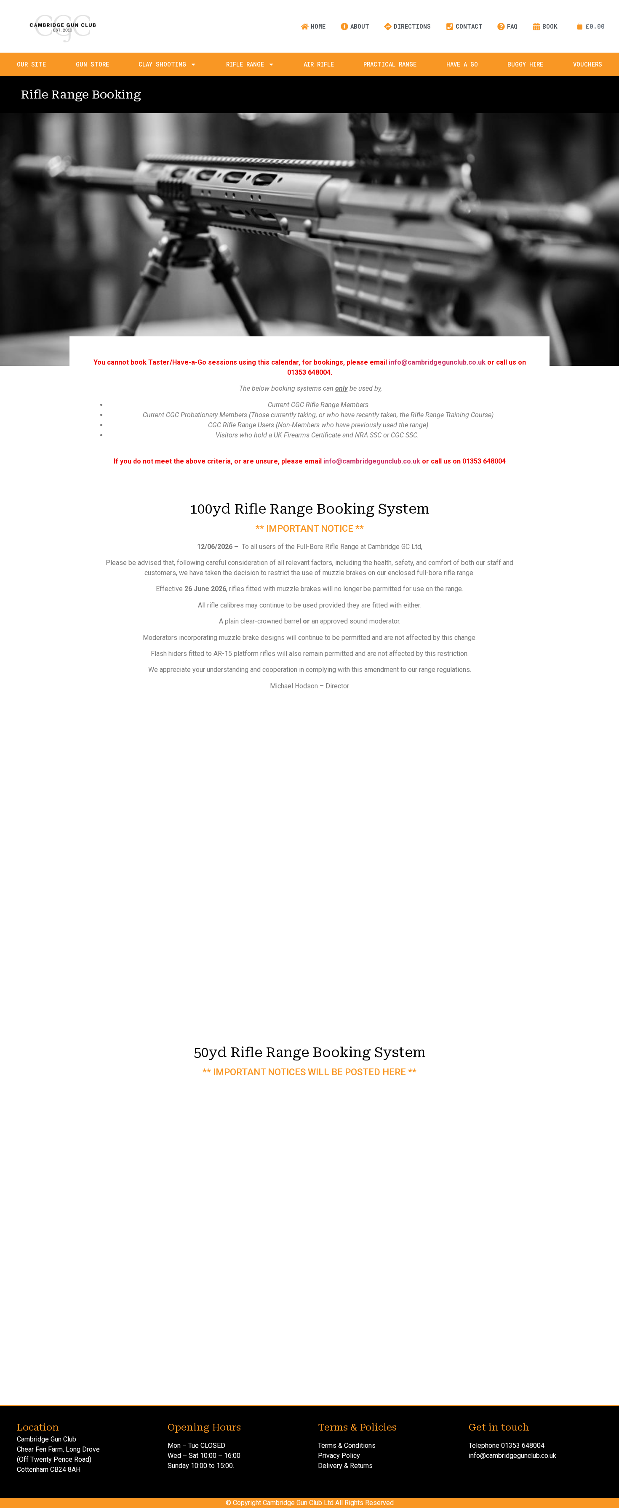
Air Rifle (319, 64)
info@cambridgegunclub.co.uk (437, 362)
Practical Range (389, 64)
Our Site (31, 64)
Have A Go (462, 64)
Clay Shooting (162, 64)
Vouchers (587, 64)
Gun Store (92, 64)
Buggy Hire (525, 64)
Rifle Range (245, 64)
